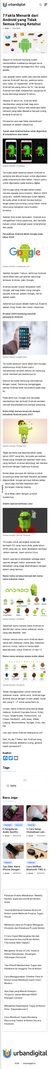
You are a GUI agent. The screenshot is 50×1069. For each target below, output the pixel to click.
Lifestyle (7, 825)
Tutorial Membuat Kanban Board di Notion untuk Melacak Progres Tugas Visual (23, 913)
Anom (7, 836)
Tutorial (18, 825)
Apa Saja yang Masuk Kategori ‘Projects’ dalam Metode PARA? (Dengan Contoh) (20, 994)
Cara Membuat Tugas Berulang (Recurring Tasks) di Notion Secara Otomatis (22, 1020)
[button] (40, 4)
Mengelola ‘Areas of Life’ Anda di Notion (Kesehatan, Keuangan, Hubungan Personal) (21, 954)
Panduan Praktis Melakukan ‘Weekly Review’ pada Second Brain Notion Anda (23, 898)
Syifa (7, 28)
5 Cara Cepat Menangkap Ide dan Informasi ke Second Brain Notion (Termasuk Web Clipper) (21, 939)
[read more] (14, 4)
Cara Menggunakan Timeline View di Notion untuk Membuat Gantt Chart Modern (23, 980)
